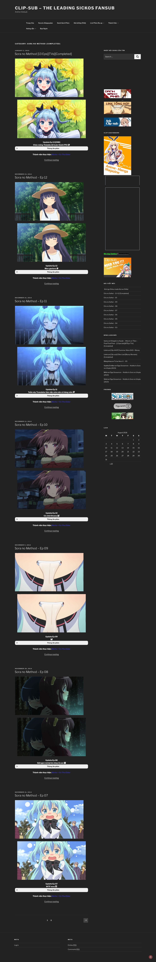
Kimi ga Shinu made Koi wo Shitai (116, 289)
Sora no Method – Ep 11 (31, 301)
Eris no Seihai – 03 (110, 327)
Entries (72, 945)
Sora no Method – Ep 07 (31, 795)
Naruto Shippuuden (45, 23)
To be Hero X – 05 (120, 361)
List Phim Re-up (96, 23)
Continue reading (51, 160)
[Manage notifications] (150, 957)
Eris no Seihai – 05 (110, 319)
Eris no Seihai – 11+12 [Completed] (116, 293)
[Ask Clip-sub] (117, 126)
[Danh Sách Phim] (117, 98)
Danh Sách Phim (63, 23)
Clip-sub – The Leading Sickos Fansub (65, 7)
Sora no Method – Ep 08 (31, 672)
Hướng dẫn (30, 29)
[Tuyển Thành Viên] (117, 277)
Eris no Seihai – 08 (110, 306)
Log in (16, 945)
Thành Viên (112, 23)
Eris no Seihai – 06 (110, 315)
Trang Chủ (30, 23)
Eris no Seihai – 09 (110, 302)
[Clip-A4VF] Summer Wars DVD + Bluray (125, 350)
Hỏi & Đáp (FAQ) (80, 23)
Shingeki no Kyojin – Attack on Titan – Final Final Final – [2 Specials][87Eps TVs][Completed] (121, 343)
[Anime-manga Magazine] (117, 174)
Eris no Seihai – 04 (110, 323)
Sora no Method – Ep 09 (31, 548)
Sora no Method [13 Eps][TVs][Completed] (43, 54)
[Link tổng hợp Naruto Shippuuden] (117, 113)
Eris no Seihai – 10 (110, 298)
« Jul (111, 463)
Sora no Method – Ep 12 (31, 177)
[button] (51, 148)
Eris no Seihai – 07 (110, 310)
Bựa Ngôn (44, 29)
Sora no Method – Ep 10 (31, 424)
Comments (74, 949)
